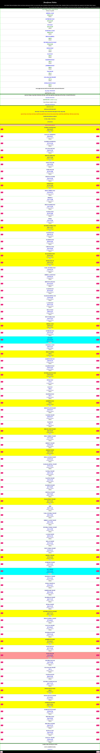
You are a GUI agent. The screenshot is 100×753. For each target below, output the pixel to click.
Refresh (50, 16)
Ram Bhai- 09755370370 (50, 97)
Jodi (2, 129)
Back (1, 752)
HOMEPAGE (50, 749)
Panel (98, 129)
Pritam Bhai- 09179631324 (50, 104)
